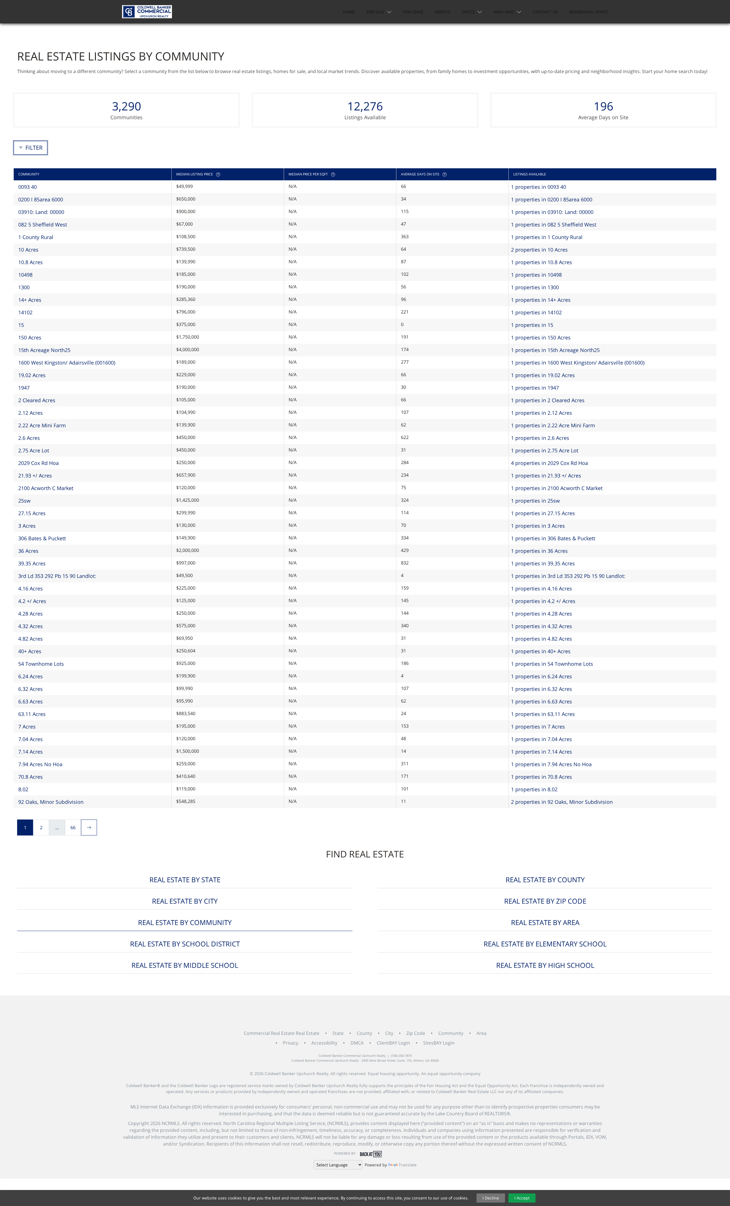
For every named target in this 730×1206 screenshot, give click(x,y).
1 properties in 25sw (535, 500)
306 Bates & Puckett (42, 538)
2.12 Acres (30, 412)
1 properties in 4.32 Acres (541, 626)
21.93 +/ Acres (35, 475)
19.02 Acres (32, 375)
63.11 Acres (32, 714)
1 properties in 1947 (535, 387)
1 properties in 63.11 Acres (543, 714)
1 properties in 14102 (536, 312)
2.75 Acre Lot (33, 450)
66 (73, 827)
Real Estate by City (185, 901)
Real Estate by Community (185, 922)
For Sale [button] (375, 12)
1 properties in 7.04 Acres (541, 739)
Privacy (290, 1043)
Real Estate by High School (545, 965)
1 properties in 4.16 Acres (541, 588)
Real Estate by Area (545, 922)
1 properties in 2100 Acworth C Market (557, 488)
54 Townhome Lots (41, 663)
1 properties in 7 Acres (538, 726)
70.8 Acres (30, 776)
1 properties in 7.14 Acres (541, 751)
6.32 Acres (30, 688)
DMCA (357, 1043)
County (364, 1033)
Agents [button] (442, 12)
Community (450, 1033)
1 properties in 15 (532, 324)
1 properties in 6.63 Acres (541, 701)
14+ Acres (29, 299)
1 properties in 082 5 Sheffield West (553, 224)
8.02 (23, 789)
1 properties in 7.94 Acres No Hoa (551, 764)
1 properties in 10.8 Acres (541, 262)
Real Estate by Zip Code (545, 901)
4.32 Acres (30, 626)
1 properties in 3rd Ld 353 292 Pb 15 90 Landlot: (568, 575)
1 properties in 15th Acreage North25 (555, 350)
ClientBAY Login (393, 1043)
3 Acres (27, 525)
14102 (25, 312)
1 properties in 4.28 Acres (541, 613)
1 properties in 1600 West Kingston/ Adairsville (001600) (577, 362)
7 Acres (27, 726)
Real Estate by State (184, 879)
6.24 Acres (30, 676)
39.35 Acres (32, 563)
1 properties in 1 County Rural (547, 237)
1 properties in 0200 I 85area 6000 (551, 199)
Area (481, 1033)
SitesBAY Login (439, 1043)
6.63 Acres (30, 701)
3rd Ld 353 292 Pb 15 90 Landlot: (57, 575)
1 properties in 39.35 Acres (543, 563)
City (389, 1033)
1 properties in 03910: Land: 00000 (552, 212)
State (338, 1033)
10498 (25, 274)
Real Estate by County (545, 879)
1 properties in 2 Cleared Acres (548, 400)
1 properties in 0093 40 (538, 186)
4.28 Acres (30, 613)
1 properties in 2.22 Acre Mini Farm (553, 425)
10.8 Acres (30, 262)
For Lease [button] (413, 12)
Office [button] (468, 12)
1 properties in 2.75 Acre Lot (544, 450)
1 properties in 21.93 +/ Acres (546, 475)
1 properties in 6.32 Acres (541, 688)
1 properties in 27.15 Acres (543, 513)
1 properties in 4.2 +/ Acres (543, 601)
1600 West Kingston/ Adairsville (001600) (66, 362)
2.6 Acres (29, 437)
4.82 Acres (30, 638)
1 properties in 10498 (536, 274)
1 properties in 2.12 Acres (541, 412)
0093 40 (27, 186)
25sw (24, 500)
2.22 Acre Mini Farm (42, 425)
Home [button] (349, 12)
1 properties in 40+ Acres (541, 651)
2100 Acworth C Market (45, 488)
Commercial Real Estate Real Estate (281, 1033)
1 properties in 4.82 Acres (541, 638)
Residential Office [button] (588, 12)
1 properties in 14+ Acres (541, 299)
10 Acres (28, 249)
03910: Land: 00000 (41, 212)
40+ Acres (29, 651)
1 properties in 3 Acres (538, 525)
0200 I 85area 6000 (40, 199)
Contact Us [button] (545, 12)
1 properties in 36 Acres (539, 550)
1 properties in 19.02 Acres (543, 375)
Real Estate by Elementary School (545, 943)
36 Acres (28, 550)
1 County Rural (35, 237)
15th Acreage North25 (44, 350)
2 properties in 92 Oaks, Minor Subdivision (562, 801)
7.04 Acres (30, 739)
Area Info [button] (504, 12)
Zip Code (415, 1033)
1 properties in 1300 (535, 287)
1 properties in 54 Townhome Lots (552, 663)
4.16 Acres (30, 588)
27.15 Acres (32, 513)
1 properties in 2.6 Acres (540, 437)
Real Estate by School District (185, 943)
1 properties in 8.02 (534, 789)
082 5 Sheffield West (42, 224)
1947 (24, 387)
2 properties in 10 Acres (539, 249)
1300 (24, 287)
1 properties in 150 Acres (541, 337)
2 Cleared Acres (36, 400)
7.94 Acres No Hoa (40, 764)
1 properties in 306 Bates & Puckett (553, 538)
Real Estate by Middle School (184, 965)
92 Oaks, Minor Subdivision (51, 801)
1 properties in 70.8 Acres (541, 776)
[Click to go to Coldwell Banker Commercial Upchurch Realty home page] (147, 11)
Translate (408, 1164)
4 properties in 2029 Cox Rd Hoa (549, 463)
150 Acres (29, 337)
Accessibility (324, 1043)
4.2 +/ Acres (32, 601)
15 (21, 324)
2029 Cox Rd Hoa (38, 463)
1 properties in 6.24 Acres (541, 676)
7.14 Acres (30, 751)
